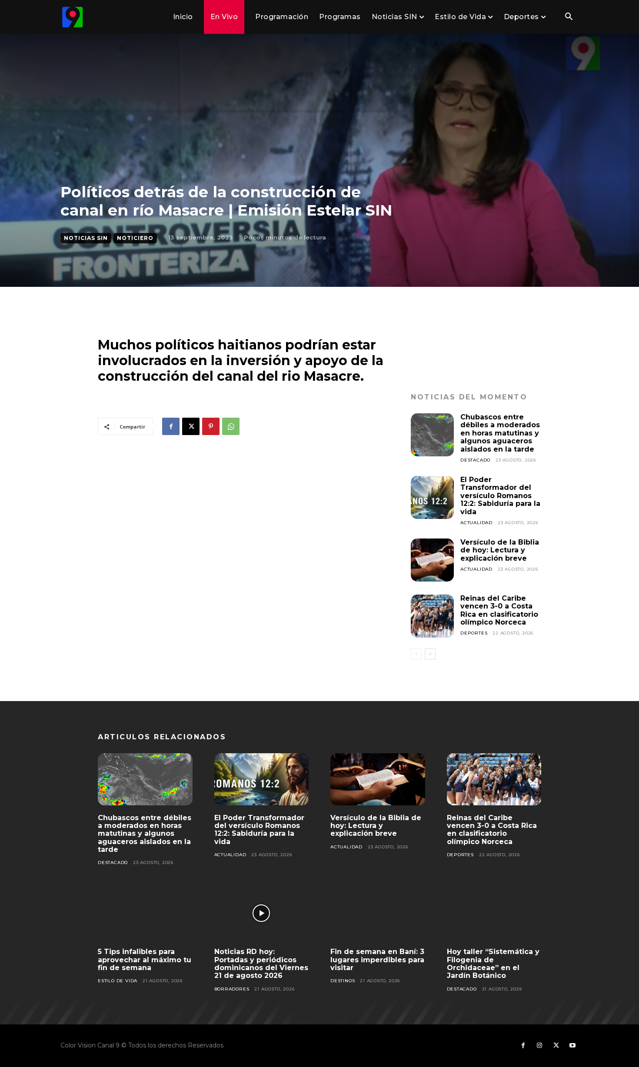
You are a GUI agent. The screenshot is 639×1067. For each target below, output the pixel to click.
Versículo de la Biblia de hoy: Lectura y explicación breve (499, 550)
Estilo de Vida (117, 981)
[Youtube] (572, 1046)
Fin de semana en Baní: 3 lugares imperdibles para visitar (377, 959)
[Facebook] (171, 426)
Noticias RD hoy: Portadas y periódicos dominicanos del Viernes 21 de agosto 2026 (261, 963)
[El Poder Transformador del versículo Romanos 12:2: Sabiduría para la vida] (432, 497)
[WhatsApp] (231, 426)
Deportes (473, 633)
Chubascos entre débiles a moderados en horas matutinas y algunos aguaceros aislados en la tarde (500, 433)
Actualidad (476, 522)
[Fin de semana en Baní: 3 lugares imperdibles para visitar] (377, 913)
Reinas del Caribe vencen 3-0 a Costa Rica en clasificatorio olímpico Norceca (499, 610)
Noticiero (135, 238)
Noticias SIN (86, 238)
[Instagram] (539, 1046)
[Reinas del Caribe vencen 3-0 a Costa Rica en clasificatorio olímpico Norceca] (432, 616)
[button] (569, 17)
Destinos (342, 981)
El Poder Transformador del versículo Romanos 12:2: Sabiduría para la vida (500, 495)
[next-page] (430, 654)
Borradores (232, 989)
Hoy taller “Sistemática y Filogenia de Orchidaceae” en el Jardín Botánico (493, 963)
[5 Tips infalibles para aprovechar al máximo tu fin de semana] (145, 913)
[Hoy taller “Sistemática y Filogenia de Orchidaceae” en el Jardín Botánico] (494, 913)
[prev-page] (416, 654)
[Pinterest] (211, 426)
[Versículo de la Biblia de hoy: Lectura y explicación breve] (432, 560)
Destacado (475, 460)
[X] (191, 426)
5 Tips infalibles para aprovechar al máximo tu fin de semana (144, 959)
